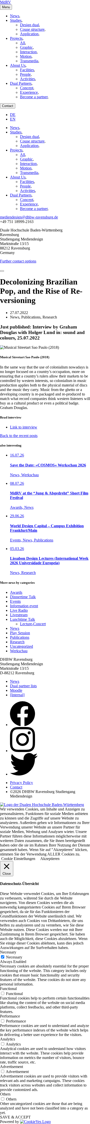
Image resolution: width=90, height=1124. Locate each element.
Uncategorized (21, 646)
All (22, 43)
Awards (16, 592)
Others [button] (5, 1094)
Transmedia (29, 61)
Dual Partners (21, 83)
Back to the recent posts (19, 436)
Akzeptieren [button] (50, 858)
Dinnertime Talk (23, 597)
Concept (26, 88)
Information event (24, 606)
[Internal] (17, 695)
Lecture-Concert (33, 624)
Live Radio (19, 610)
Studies (16, 20)
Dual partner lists (23, 686)
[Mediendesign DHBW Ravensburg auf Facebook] (22, 724)
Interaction (28, 52)
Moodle (16, 690)
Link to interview (23, 427)
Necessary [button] (8, 952)
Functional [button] (8, 988)
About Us (18, 65)
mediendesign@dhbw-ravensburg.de (29, 217)
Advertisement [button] (11, 1066)
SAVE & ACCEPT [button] (15, 1117)
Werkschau (19, 651)
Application (29, 34)
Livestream (19, 615)
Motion (26, 56)
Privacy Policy (21, 782)
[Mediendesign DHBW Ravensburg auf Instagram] (22, 750)
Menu (6, 7)
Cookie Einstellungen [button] (18, 858)
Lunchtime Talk (22, 619)
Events (15, 601)
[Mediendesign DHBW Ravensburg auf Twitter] (24, 774)
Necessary (14, 957)
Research (17, 642)
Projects (16, 38)
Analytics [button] (7, 1039)
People (25, 74)
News (14, 16)
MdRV (5, 2)
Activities (27, 79)
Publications (19, 637)
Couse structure (32, 29)
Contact (7, 106)
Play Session (20, 633)
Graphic (26, 47)
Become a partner (34, 97)
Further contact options (18, 261)
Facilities (27, 70)
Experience (29, 92)
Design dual (29, 25)
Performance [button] (10, 1016)
